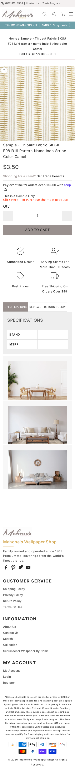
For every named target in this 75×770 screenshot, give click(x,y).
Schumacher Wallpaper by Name (26, 651)
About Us (9, 626)
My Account (11, 670)
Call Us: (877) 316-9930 (37, 54)
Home (13, 38)
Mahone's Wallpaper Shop (37, 759)
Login (7, 676)
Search (8, 638)
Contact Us (33, 3)
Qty (6, 206)
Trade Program (51, 3)
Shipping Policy (14, 589)
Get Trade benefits (50, 176)
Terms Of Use (12, 607)
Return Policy (12, 601)
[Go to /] (17, 14)
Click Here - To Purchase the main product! (35, 200)
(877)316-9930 (14, 3)
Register (9, 682)
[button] (69, 14)
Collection (10, 644)
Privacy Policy (13, 595)
